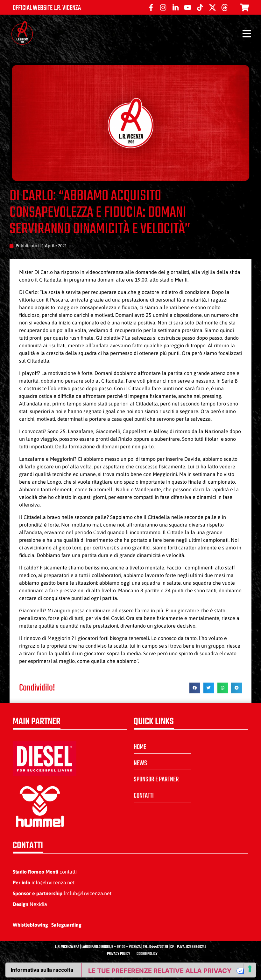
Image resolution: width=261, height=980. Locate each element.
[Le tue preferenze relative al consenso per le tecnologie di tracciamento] (250, 969)
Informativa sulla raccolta (42, 970)
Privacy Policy (118, 954)
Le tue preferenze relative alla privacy (159, 971)
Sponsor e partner (156, 779)
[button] (194, 688)
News (140, 763)
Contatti (144, 795)
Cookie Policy (147, 954)
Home (140, 747)
